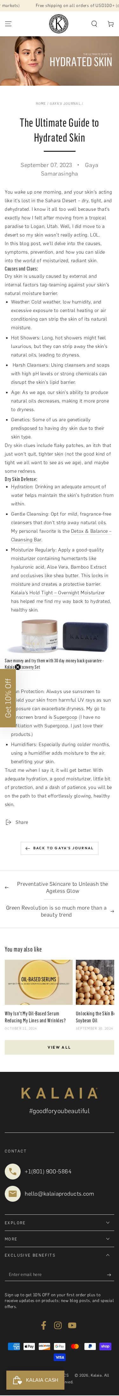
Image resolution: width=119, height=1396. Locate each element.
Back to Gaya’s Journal (63, 848)
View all (59, 1047)
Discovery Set (29, 667)
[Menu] (8, 23)
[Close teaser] (18, 667)
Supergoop (65, 717)
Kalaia (96, 1375)
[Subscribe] (110, 1275)
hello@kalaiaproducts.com (59, 1193)
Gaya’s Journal (65, 104)
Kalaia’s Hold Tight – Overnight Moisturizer (58, 593)
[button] (94, 23)
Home (41, 104)
